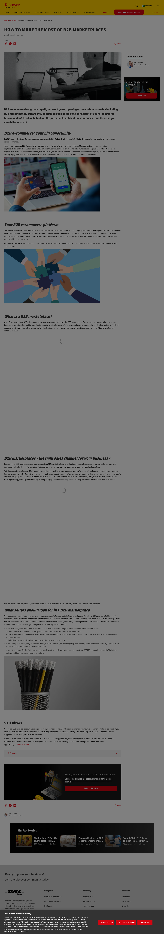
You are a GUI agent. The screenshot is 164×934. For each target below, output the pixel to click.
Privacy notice (14, 931)
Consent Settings (106, 922)
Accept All (145, 922)
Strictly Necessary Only (126, 922)
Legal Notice (24, 931)
